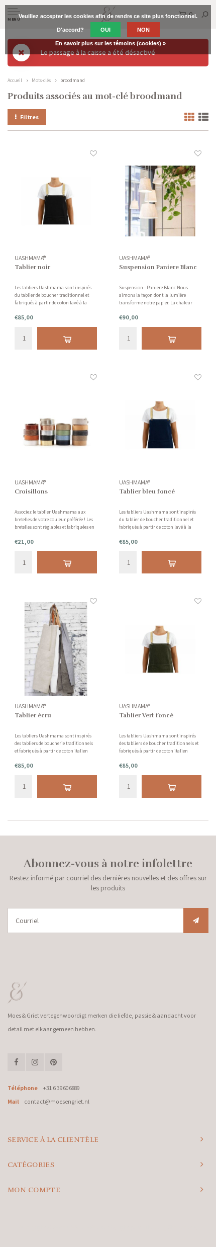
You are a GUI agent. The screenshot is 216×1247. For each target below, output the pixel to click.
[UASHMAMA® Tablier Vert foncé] (160, 649)
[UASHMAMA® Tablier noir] (55, 201)
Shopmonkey (182, 1227)
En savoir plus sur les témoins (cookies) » (110, 43)
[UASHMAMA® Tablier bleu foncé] (160, 425)
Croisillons (31, 491)
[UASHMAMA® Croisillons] (55, 425)
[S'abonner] (195, 920)
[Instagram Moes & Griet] (35, 1062)
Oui (105, 30)
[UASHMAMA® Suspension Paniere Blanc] (160, 201)
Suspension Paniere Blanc (158, 267)
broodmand (72, 80)
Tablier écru (33, 715)
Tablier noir (32, 267)
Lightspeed (129, 1227)
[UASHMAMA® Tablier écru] (55, 649)
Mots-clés (41, 80)
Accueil (15, 80)
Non (143, 30)
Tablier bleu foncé (147, 491)
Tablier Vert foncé (146, 715)
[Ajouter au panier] (66, 338)
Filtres (29, 117)
